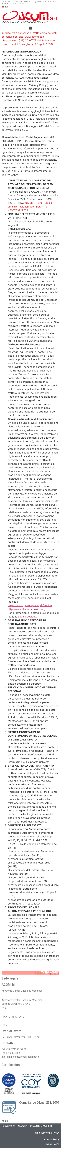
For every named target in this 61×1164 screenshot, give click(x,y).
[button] (30, 28)
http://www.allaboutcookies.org (26, 609)
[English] (3, 6)
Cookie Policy (51, 1139)
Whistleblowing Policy (47, 1132)
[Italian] (6, 6)
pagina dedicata (27, 616)
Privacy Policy (51, 1144)
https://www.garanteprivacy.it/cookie (30, 605)
